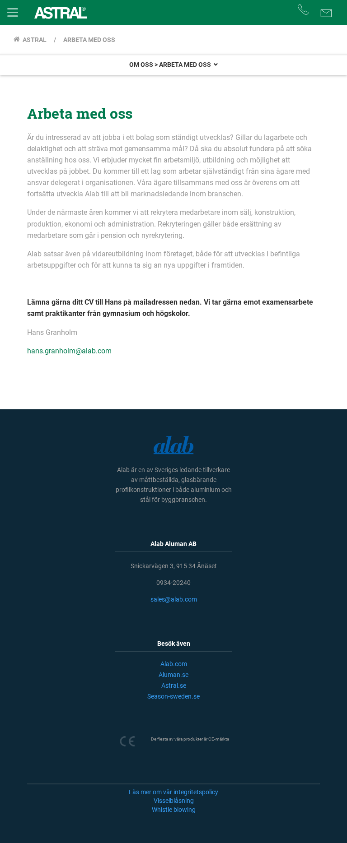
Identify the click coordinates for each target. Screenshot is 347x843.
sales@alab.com (173, 599)
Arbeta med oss (88, 39)
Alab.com (173, 664)
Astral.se (173, 685)
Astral (33, 39)
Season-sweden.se (173, 696)
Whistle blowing (174, 809)
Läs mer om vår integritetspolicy (173, 792)
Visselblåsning (174, 800)
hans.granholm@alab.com (69, 351)
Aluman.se (173, 675)
